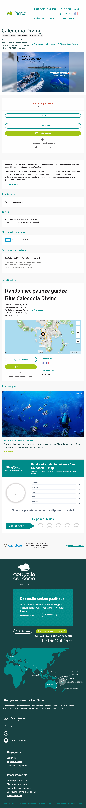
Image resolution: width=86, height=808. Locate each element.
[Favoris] (70, 13)
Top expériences (14, 761)
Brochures (11, 757)
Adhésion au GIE (14, 795)
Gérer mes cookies (75, 803)
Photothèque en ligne (17, 784)
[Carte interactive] (65, 13)
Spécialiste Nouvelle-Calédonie (21, 791)
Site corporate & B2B (17, 780)
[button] (61, 14)
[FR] (76, 13)
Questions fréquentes (17, 765)
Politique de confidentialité (29, 803)
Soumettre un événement (19, 787)
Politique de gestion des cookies (54, 803)
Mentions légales (10, 803)
